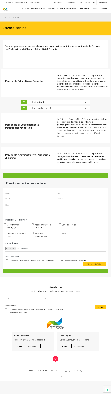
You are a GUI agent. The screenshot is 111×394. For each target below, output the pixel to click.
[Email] (94, 2)
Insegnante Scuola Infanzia (42, 226)
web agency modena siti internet (56, 376)
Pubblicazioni (58, 2)
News (95, 9)
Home (6, 17)
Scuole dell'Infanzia (38, 9)
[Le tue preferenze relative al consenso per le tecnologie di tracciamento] (107, 390)
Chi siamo (25, 9)
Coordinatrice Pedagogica (13, 226)
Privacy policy (66, 371)
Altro (64, 233)
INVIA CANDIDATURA (94, 264)
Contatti (103, 9)
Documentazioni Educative (67, 9)
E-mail (19, 346)
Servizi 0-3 (51, 9)
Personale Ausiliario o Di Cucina (17, 235)
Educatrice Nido (69, 225)
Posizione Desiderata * (16, 220)
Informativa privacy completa (75, 261)
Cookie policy (78, 371)
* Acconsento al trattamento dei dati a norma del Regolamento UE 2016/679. (36, 261)
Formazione (84, 9)
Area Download (71, 2)
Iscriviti (100, 307)
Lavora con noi (85, 2)
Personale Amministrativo (41, 235)
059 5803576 (102, 2)
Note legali (54, 371)
